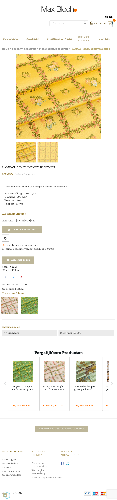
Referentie (8, 284)
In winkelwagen (22, 229)
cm (33, 220)
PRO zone (100, 23)
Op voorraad (9, 289)
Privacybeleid (10, 463)
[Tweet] (13, 277)
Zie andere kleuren (14, 213)
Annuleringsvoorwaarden (46, 477)
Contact (7, 467)
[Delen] (5, 277)
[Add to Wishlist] (5, 238)
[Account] (91, 23)
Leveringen (9, 459)
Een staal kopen (18, 260)
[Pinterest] (21, 277)
